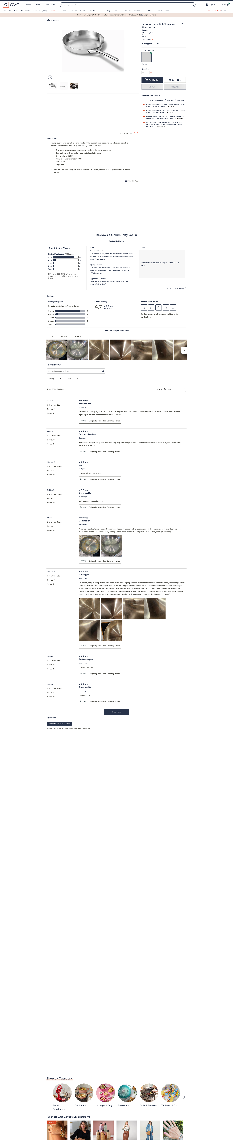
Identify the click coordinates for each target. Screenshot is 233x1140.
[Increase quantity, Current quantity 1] (151, 72)
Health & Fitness (163, 11)
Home (116, 11)
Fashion (74, 11)
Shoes (101, 11)
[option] (116, 14)
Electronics (126, 11)
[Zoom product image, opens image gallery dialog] (49, 77)
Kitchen (137, 11)
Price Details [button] (146, 39)
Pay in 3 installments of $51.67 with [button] (160, 100)
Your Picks (7, 11)
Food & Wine (148, 11)
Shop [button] (27, 5)
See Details (160, 126)
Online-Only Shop (40, 11)
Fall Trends (25, 11)
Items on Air (50, 5)
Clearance (54, 11)
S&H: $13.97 (145, 36)
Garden (65, 11)
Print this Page (133, 181)
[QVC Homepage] (48, 20)
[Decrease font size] (138, 133)
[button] (207, 4)
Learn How (179, 118)
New (16, 11)
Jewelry (92, 11)
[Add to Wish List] (182, 25)
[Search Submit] (193, 5)
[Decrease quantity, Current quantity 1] (142, 72)
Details (171, 106)
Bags (108, 11)
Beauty (83, 11)
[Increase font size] (135, 133)
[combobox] (125, 5)
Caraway (144, 30)
